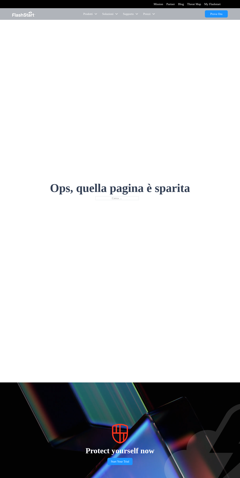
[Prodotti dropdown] (95, 13)
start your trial (120, 461)
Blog (181, 4)
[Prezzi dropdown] (153, 13)
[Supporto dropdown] (136, 13)
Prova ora (216, 14)
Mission (158, 4)
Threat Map (194, 4)
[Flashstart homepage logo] (23, 14)
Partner (170, 4)
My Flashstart (212, 4)
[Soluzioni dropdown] (116, 13)
